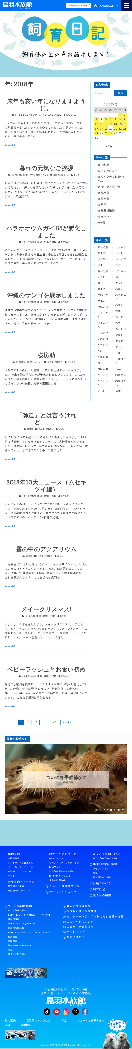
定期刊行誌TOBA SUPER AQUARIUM (21, 921)
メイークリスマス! (46, 609)
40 (54, 722)
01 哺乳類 (16, 174)
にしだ (101, 391)
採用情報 (12, 936)
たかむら (102, 345)
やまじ (119, 341)
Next (125, 779)
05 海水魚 (103, 192)
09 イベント (104, 216)
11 (101, 124)
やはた (119, 335)
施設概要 (12, 941)
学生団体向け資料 (102, 877)
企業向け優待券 (57, 880)
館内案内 (14, 854)
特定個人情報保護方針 (81, 911)
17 (96, 128)
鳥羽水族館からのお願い (105, 858)
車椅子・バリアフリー (19, 871)
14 (115, 124)
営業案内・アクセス (21, 882)
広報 (118, 391)
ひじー (119, 265)
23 (124, 128)
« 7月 (109, 146)
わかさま (120, 375)
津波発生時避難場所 (80, 927)
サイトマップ (75, 932)
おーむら (102, 271)
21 (115, 128)
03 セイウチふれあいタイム (28, 114)
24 (96, 133)
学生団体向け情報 (105, 864)
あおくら (102, 247)
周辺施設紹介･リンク (19, 890)
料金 (64, 1020)
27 (110, 133)
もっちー (120, 317)
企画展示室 (14, 858)
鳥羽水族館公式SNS (18, 910)
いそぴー (102, 259)
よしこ (119, 347)
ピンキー (120, 271)
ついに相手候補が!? (66, 777)
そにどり (102, 339)
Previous (2, 779)
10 (96, 124)
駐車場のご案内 (16, 886)
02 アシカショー (34, 362)
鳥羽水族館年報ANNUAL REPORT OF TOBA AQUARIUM (29, 930)
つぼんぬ (102, 369)
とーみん (102, 375)
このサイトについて (79, 921)
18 (101, 128)
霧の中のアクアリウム (46, 549)
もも (118, 323)
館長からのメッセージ (19, 945)
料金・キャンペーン (62, 854)
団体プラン (55, 866)
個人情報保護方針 (78, 906)
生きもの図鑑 (102, 895)
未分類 (30, 428)
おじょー (102, 283)
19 (106, 128)
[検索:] (110, 93)
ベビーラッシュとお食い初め (46, 669)
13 (110, 124)
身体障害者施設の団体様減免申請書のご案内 (62, 873)
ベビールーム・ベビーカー (22, 866)
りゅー (119, 353)
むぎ (118, 311)
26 (106, 133)
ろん (118, 369)
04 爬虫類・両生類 (108, 187)
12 (106, 124)
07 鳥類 (101, 204)
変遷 (10, 949)
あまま (101, 253)
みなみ (119, 289)
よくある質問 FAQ (106, 854)
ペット (11, 875)
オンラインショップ (62, 892)
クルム (101, 301)
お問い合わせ (75, 937)
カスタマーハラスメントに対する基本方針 (95, 916)
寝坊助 (46, 355)
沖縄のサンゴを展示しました (46, 295)
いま (100, 265)
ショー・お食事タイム (64, 886)
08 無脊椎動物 (29, 241)
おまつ (101, 289)
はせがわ (120, 247)
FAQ (7, 1025)
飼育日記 (99, 889)
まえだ (119, 283)
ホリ (118, 277)
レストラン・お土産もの (20, 862)
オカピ (101, 277)
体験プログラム (103, 883)
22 (120, 128)
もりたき (120, 329)
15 (120, 124)
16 (124, 124)
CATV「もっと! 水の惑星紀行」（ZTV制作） (30, 914)
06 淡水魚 (103, 198)
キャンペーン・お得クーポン (64, 862)
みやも (119, 305)
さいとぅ (102, 307)
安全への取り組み (17, 954)
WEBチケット (56, 858)
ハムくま (120, 259)
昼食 (95, 872)
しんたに (102, 333)
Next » (66, 722)
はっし (119, 253)
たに (100, 351)
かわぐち (102, 295)
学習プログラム (101, 868)
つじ (100, 363)
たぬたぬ (102, 357)
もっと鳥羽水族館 (20, 906)
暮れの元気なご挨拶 (46, 168)
